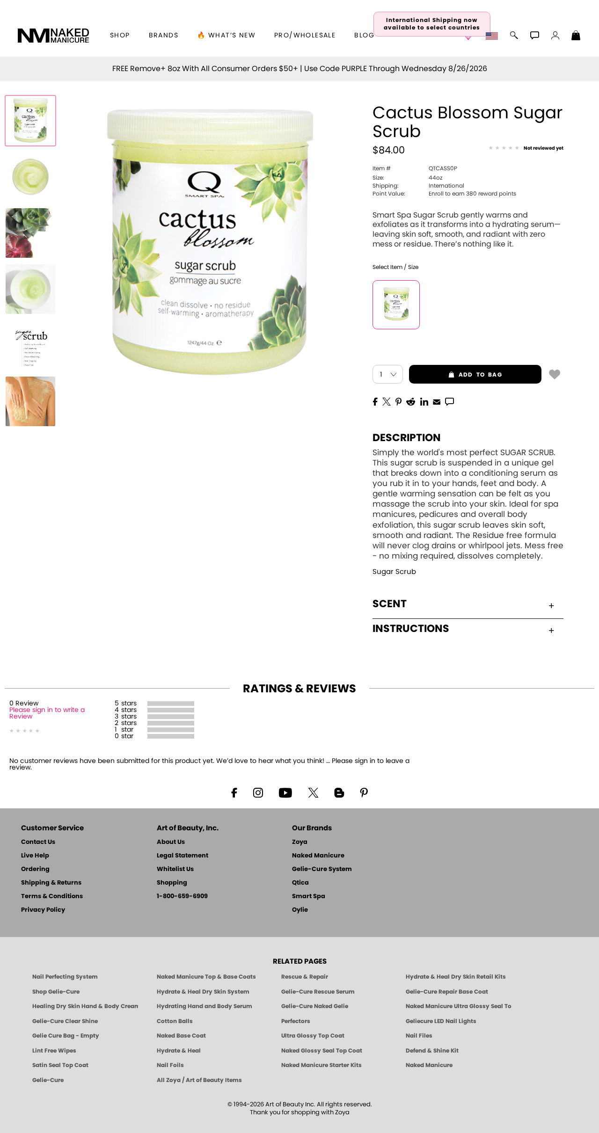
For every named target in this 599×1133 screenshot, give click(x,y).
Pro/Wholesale (305, 35)
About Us (171, 842)
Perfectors (295, 1021)
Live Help (35, 856)
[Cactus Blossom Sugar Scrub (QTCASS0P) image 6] (30, 401)
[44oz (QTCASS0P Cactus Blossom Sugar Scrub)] (396, 304)
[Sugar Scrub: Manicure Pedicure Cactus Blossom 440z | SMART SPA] (30, 120)
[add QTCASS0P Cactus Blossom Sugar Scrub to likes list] (555, 374)
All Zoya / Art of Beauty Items (199, 1080)
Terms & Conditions (52, 896)
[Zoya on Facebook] (234, 792)
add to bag (455, 375)
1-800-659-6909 (182, 896)
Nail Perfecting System (65, 977)
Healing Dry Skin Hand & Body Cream (85, 1006)
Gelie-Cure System (322, 869)
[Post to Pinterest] (398, 401)
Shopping (172, 883)
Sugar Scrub (394, 571)
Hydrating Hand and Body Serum (204, 1006)
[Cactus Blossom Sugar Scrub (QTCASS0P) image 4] (30, 289)
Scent (390, 604)
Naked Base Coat (181, 1036)
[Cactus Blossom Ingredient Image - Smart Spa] (30, 233)
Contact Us (38, 842)
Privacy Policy (43, 910)
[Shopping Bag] (576, 36)
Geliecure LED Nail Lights (441, 1021)
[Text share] (449, 401)
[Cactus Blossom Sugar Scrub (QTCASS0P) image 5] (30, 345)
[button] (53, 36)
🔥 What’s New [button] (226, 35)
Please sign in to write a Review (47, 713)
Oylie (300, 910)
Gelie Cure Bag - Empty (65, 1036)
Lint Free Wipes (54, 1050)
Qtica (300, 883)
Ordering (35, 869)
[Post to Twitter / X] (386, 401)
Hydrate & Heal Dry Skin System (203, 992)
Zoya (299, 842)
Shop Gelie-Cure (56, 992)
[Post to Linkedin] (424, 401)
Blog (364, 35)
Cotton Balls (175, 1021)
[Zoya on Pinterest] (363, 792)
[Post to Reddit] (411, 401)
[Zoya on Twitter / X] (313, 792)
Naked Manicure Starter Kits (321, 1065)
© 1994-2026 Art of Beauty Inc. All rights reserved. (299, 1109)
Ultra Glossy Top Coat (312, 1036)
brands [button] (163, 35)
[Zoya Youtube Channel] (285, 792)
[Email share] (436, 401)
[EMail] (436, 401)
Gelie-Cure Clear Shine (65, 1021)
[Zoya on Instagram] (258, 792)
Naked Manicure (318, 856)
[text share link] (449, 401)
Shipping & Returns (51, 883)
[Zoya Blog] (339, 792)
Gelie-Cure (48, 1080)
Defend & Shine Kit (432, 1050)
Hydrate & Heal (179, 1050)
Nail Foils (170, 1065)
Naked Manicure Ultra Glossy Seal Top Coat (458, 1006)
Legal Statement (182, 856)
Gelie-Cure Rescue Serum (318, 992)
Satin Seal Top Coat (60, 1065)
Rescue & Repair (304, 977)
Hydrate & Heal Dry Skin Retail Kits (456, 977)
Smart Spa (308, 896)
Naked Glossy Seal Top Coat (321, 1050)
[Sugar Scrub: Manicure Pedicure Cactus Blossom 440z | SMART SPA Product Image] (30, 177)
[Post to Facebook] (375, 401)
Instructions (411, 629)
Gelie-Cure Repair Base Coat (447, 992)
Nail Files (419, 1036)
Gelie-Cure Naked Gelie (314, 1006)
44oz (407, 178)
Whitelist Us (175, 869)
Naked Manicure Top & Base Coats (206, 977)
